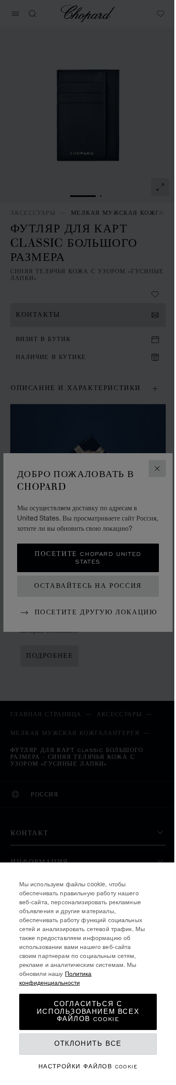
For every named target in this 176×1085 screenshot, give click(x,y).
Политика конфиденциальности (55, 978)
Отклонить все (88, 1043)
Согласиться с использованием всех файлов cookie (88, 1012)
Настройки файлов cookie (88, 1066)
